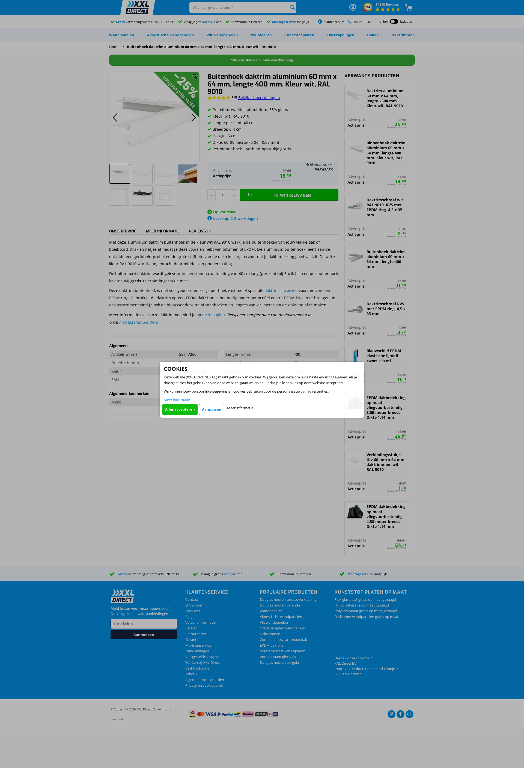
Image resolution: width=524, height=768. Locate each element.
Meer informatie (177, 399)
